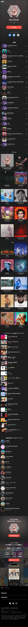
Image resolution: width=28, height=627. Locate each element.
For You (20, 167)
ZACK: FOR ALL (21, 308)
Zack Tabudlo (7, 587)
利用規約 (2, 610)
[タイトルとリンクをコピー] (18, 35)
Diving (7, 202)
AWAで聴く (14, 27)
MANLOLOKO (20, 185)
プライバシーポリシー (11, 610)
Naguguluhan (7, 185)
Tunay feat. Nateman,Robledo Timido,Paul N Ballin (7, 168)
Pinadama (21, 325)
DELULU (7, 273)
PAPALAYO (21, 220)
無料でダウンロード (14, 560)
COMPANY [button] (4, 597)
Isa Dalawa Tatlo (21, 202)
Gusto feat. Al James (7, 290)
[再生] (4, 46)
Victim (7, 255)
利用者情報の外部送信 (5, 611)
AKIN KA (7, 325)
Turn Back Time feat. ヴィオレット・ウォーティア (21, 256)
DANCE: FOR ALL (7, 308)
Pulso (7, 238)
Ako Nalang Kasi (21, 273)
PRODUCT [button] (4, 593)
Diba (21, 290)
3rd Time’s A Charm (21, 238)
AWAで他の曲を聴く (14, 535)
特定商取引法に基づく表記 (16, 611)
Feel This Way (7, 220)
